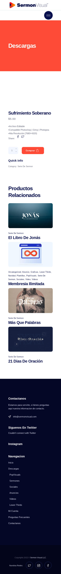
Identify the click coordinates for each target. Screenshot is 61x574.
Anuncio (25, 272)
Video (27, 279)
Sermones (14, 480)
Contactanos (14, 523)
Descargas (13, 468)
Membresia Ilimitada (26, 284)
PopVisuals (31, 276)
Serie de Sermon (25, 166)
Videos (35, 279)
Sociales (20, 279)
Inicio (10, 462)
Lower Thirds (45, 272)
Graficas (34, 272)
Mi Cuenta (13, 511)
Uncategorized (14, 272)
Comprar (30, 150)
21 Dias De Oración (25, 361)
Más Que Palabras (24, 322)
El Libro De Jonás (24, 237)
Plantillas (21, 276)
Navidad (12, 276)
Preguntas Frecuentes (19, 517)
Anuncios (14, 493)
